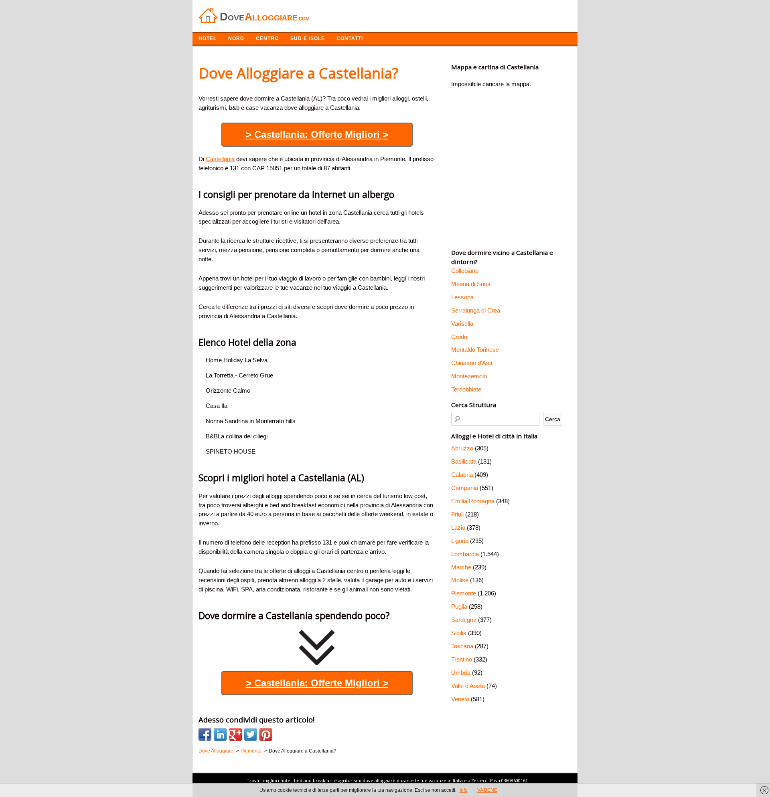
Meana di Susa (470, 283)
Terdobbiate (466, 389)
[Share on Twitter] (250, 734)
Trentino (461, 659)
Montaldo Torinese (475, 349)
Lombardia (465, 554)
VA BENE (487, 790)
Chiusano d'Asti (471, 362)
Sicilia (458, 633)
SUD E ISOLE (307, 38)
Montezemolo (469, 376)
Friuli (457, 514)
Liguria (459, 540)
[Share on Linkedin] (220, 734)
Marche (461, 567)
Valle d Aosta (468, 685)
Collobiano (464, 270)
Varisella (462, 323)
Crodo (459, 336)
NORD (236, 38)
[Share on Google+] (235, 734)
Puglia (459, 606)
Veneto (460, 699)
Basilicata (463, 461)
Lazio (458, 527)
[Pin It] (265, 734)
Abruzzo (462, 448)
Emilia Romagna (472, 501)
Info (464, 790)
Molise (459, 580)
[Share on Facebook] (205, 734)
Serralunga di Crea (475, 310)
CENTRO (267, 38)
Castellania (220, 158)
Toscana (462, 646)
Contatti (349, 38)
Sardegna (463, 619)
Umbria (460, 672)
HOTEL (208, 38)
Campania (464, 487)
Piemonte (463, 593)
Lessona (462, 297)
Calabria (462, 474)
